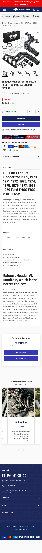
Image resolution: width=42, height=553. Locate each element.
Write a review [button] (21, 352)
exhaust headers (32, 290)
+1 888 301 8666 (10, 485)
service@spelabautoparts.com (15, 480)
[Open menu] (4, 9)
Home (4, 23)
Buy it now (21, 125)
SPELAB (14, 527)
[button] (6, 93)
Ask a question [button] (21, 359)
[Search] (9, 9)
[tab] (7, 167)
